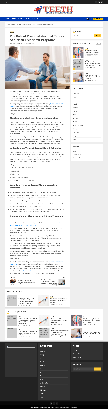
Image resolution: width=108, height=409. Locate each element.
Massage (75, 129)
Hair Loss (35, 19)
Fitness (75, 111)
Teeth (14, 19)
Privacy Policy (77, 154)
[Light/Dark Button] (87, 19)
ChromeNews (65, 407)
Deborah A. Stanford (16, 43)
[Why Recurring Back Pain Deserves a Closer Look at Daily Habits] (78, 52)
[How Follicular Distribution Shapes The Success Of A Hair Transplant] (12, 333)
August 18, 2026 (56, 338)
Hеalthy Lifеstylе (78, 125)
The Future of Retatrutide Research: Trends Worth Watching (58, 300)
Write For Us (76, 158)
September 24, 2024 (29, 43)
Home (74, 151)
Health (7, 19)
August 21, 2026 (90, 56)
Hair (74, 115)
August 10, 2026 (90, 80)
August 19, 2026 (24, 337)
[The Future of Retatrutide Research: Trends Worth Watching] (43, 300)
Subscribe (99, 19)
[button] (91, 18)
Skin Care (76, 132)
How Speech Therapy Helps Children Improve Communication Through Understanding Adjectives (93, 65)
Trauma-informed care (31, 271)
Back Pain (21, 19)
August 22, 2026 (24, 305)
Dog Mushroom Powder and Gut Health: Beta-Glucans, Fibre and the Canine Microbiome (26, 300)
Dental (75, 104)
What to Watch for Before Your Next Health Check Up (93, 77)
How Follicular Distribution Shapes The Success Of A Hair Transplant (28, 333)
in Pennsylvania (30, 225)
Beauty (75, 97)
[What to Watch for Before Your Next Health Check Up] (78, 77)
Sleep (28, 19)
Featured (75, 108)
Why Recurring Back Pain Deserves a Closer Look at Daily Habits (92, 52)
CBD (74, 100)
